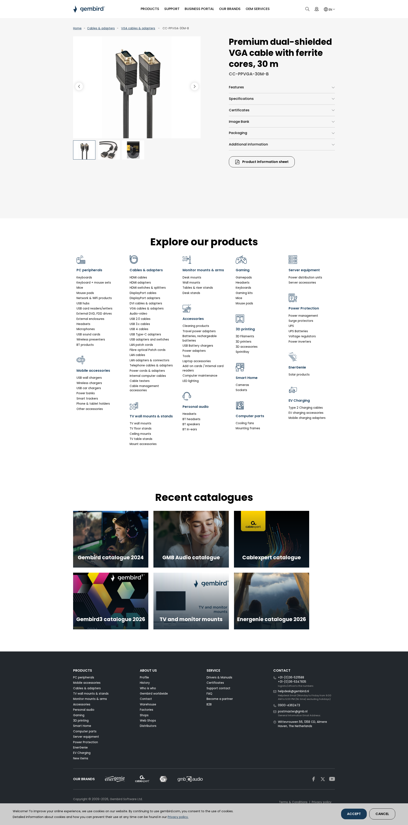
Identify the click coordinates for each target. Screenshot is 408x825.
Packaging (238, 132)
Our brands (230, 8)
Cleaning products (196, 326)
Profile (144, 677)
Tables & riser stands (198, 288)
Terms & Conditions (293, 802)
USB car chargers (88, 388)
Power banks (85, 393)
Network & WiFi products (94, 298)
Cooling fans (245, 423)
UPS (291, 326)
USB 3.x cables (140, 324)
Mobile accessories (87, 683)
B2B (209, 704)
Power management (303, 316)
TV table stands (141, 439)
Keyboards (84, 277)
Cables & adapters (101, 28)
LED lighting (191, 381)
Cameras (242, 385)
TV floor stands (141, 429)
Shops (144, 715)
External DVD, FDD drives (94, 314)
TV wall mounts (140, 423)
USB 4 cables (139, 329)
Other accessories (89, 409)
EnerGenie (80, 748)
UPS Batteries (298, 331)
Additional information (248, 144)
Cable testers (140, 381)
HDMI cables (138, 277)
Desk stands (191, 293)
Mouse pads (85, 293)
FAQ (209, 694)
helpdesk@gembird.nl (293, 691)
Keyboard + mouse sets (93, 283)
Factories (146, 710)
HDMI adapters (140, 283)
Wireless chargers (89, 383)
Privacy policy (322, 802)
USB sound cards (88, 334)
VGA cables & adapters (138, 28)
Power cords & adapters (147, 371)
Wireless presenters (90, 340)
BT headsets (191, 419)
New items (80, 758)
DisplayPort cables (143, 293)
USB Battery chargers (198, 346)
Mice (79, 288)
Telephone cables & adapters (151, 365)
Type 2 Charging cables (306, 408)
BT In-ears (190, 429)
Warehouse (148, 704)
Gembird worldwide (154, 694)
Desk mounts (192, 277)
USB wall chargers (89, 378)
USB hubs (82, 303)
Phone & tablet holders (93, 404)
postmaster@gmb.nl (292, 711)
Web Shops (148, 721)
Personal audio (83, 710)
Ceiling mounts (140, 434)
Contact (146, 699)
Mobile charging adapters (307, 418)
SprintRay (242, 352)
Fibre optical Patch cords (148, 350)
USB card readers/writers (94, 309)
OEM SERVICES (258, 8)
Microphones (85, 329)
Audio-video (138, 314)
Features (236, 87)
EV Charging (82, 753)
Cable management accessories (144, 388)
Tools (186, 356)
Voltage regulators (302, 336)
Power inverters (300, 342)
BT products (85, 345)
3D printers (243, 342)
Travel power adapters (199, 331)
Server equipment (86, 737)
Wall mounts (191, 283)
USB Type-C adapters (145, 334)
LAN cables (137, 355)
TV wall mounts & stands (91, 694)
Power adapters (194, 351)
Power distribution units (305, 277)
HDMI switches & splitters (148, 288)
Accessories (81, 704)
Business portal (199, 8)
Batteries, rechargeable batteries (200, 338)
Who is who (148, 688)
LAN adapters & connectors (149, 360)
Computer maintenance (200, 376)
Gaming (78, 715)
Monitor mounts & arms (90, 699)
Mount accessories (143, 444)
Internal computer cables (148, 376)
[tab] (282, 87)
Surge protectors (301, 321)
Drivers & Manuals (219, 677)
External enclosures (90, 319)
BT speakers (191, 424)
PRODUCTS (150, 8)
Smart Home (82, 726)
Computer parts (84, 731)
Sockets (241, 390)
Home (77, 28)
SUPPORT (172, 8)
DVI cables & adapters (146, 303)
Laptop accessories (197, 361)
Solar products (299, 375)
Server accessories (302, 283)
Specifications (241, 98)
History (145, 683)
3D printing (81, 721)
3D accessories (247, 347)
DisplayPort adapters (145, 298)
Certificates (239, 110)
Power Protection (85, 742)
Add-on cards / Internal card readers (203, 368)
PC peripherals (83, 677)
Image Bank (239, 121)
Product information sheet (265, 161)
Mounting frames (248, 428)
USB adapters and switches (149, 340)
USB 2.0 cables (140, 319)
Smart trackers (87, 399)
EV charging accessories (306, 413)
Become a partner (220, 699)
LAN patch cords (141, 345)
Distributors (148, 726)
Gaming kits (244, 293)
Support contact (218, 688)
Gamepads (244, 277)
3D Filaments (245, 336)
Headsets (83, 324)
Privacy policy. (178, 817)
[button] (194, 86)
